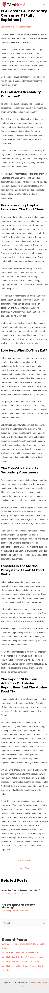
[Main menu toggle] (43, 4)
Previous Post (24, 860)
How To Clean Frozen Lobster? (21, 890)
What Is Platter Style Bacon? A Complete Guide (23, 957)
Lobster (4, 27)
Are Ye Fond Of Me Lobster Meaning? (18, 906)
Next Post (24, 868)
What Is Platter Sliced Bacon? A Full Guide (21, 961)
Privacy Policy (35, 982)
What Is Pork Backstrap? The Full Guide (20, 952)
